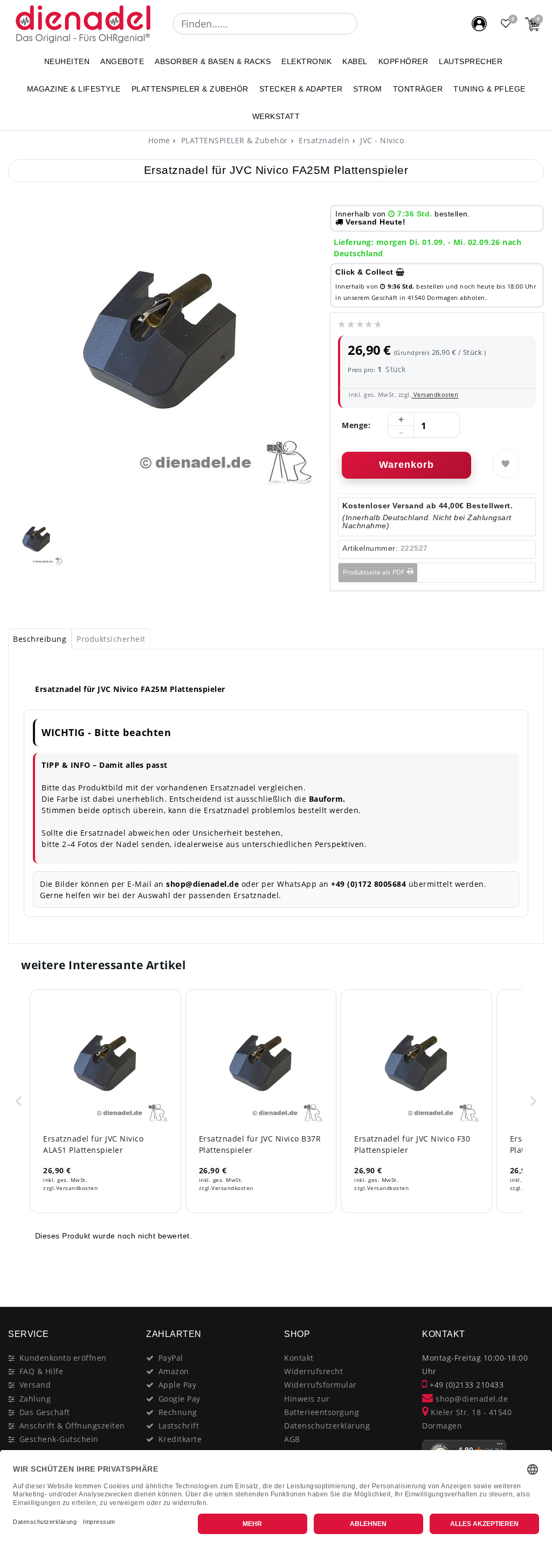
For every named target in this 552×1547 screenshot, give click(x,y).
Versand (35, 1385)
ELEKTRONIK (306, 61)
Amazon (173, 1371)
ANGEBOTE (122, 61)
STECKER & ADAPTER (301, 89)
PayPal (170, 1358)
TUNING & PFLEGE (489, 89)
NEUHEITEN (67, 61)
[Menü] (499, 1446)
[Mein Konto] (479, 23)
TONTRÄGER (418, 89)
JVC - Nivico (381, 140)
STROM (367, 89)
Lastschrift (178, 1425)
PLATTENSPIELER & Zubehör (190, 89)
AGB (292, 1439)
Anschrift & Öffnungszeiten (72, 1425)
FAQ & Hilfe (41, 1371)
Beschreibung (39, 639)
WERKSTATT (276, 116)
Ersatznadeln (323, 140)
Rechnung (177, 1412)
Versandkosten (434, 394)
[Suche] (364, 23)
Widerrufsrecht (313, 1371)
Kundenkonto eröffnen (63, 1358)
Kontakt (299, 1358)
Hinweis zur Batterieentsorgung (321, 1405)
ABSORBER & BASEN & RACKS (213, 61)
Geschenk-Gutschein (59, 1439)
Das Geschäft (44, 1412)
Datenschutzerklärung (327, 1425)
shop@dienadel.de (470, 1399)
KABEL (355, 61)
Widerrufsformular (320, 1385)
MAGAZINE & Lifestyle (74, 89)
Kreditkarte (180, 1439)
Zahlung (35, 1399)
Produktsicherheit (111, 639)
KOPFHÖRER (403, 61)
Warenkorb (406, 464)
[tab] (40, 639)
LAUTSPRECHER (470, 61)
